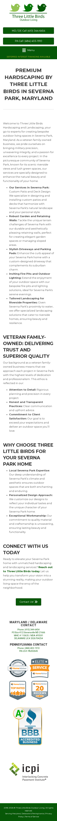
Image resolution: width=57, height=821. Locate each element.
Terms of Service (32, 816)
